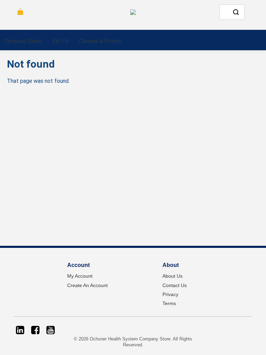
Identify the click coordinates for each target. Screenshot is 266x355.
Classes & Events (100, 41)
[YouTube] (50, 330)
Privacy (170, 294)
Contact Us (174, 285)
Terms (169, 303)
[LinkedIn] (20, 330)
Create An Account (87, 285)
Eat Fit (60, 41)
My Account (79, 276)
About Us (172, 276)
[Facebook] (35, 330)
